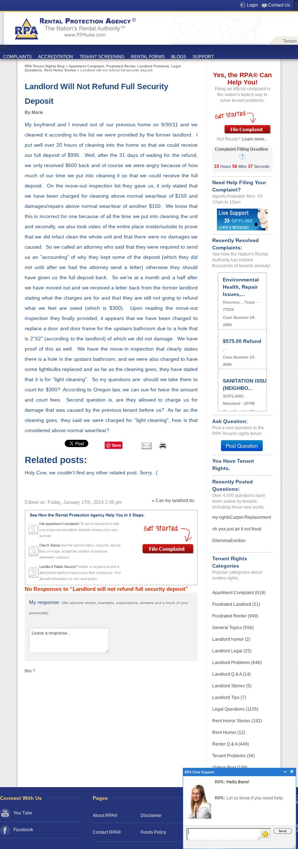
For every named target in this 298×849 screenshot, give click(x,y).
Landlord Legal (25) (231, 650)
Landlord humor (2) (231, 639)
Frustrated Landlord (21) (236, 604)
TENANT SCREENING (102, 56)
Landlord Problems (153, 66)
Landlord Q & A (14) (231, 674)
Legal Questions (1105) (235, 709)
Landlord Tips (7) (229, 697)
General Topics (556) (233, 627)
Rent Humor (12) (228, 732)
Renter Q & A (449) (230, 744)
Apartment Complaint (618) (239, 592)
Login (252, 5)
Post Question (242, 445)
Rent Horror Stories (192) (237, 720)
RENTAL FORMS (148, 56)
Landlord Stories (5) (231, 685)
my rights (221, 517)
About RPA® (105, 815)
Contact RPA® (107, 832)
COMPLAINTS (17, 56)
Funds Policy (153, 832)
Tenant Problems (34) (233, 755)
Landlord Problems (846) (237, 662)
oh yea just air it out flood (236, 529)
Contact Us (279, 5)
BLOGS (178, 56)
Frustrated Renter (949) (235, 616)
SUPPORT (203, 56)
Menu (5, 47)
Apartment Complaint (86, 66)
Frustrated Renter (120, 66)
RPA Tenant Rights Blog (45, 66)
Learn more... (255, 139)
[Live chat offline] (242, 219)
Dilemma (221, 540)
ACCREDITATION (55, 56)
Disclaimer (151, 815)
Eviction (238, 540)
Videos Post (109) (229, 767)
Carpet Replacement (250, 517)
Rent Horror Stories (60, 70)
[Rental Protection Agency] (74, 25)
